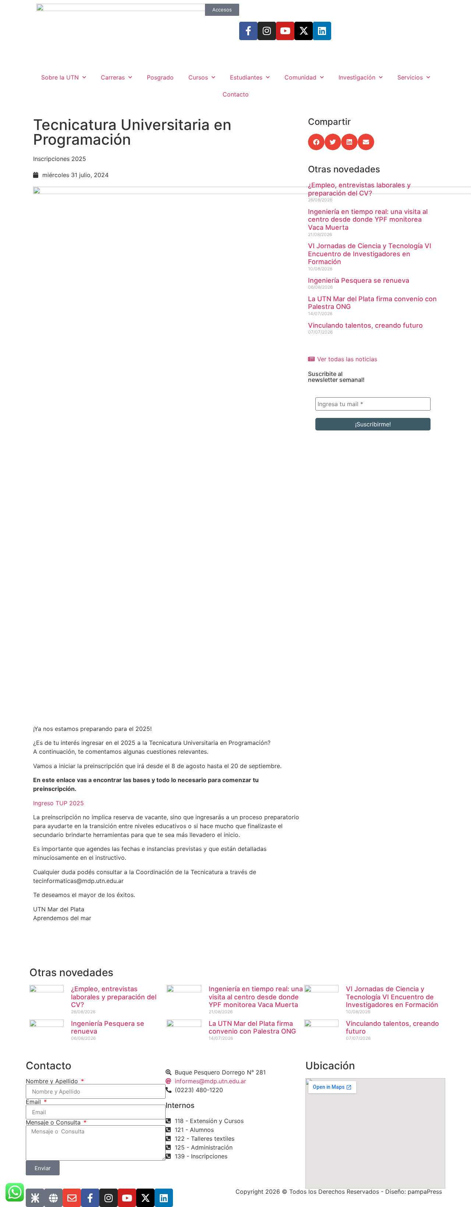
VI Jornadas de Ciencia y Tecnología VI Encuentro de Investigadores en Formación (369, 253)
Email (34, 1102)
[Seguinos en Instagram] (267, 31)
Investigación (357, 77)
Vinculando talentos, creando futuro (365, 325)
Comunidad (300, 77)
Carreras (113, 77)
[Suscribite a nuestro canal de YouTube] (285, 31)
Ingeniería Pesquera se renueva (358, 280)
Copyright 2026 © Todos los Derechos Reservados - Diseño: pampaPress (339, 1191)
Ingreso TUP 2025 (58, 803)
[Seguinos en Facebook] (248, 31)
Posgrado (160, 77)
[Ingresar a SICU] (35, 1198)
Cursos (198, 77)
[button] (316, 142)
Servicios (410, 77)
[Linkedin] (322, 31)
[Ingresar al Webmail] (72, 1198)
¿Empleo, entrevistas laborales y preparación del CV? (359, 189)
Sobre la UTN (60, 77)
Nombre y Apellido (53, 1081)
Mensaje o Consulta (54, 1122)
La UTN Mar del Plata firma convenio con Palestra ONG (252, 1027)
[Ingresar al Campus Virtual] (53, 1198)
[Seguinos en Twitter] (303, 31)
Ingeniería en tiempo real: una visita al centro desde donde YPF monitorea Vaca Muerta (368, 219)
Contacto (236, 94)
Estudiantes (246, 77)
